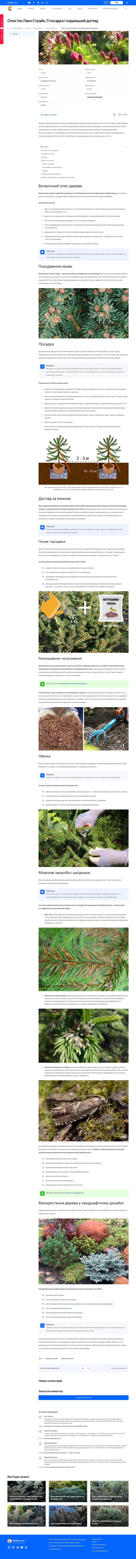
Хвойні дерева (17, 28)
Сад (69, 8)
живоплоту (67, 1308)
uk (107, 3)
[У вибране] (42, 1484)
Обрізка (45, 171)
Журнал (43, 8)
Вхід (116, 3)
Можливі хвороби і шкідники (51, 174)
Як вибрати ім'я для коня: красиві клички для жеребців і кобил (66, 1426)
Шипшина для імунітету (52, 1438)
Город (79, 8)
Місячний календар (110, 8)
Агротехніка (92, 8)
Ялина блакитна (51, 28)
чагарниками (107, 1304)
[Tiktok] (47, 2)
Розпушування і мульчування (52, 167)
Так (82, 1368)
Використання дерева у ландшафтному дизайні (57, 177)
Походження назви (47, 154)
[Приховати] (125, 147)
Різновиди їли (37, 28)
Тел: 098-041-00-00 (97, 1548)
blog (12, 3)
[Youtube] (29, 2)
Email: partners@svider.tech (100, 1551)
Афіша (19, 8)
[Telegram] (38, 2)
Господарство (57, 8)
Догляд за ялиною (47, 161)
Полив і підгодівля (48, 164)
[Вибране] (127, 2)
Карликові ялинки (67, 1358)
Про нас (94, 1541)
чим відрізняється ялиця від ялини (73, 684)
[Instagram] (42, 2)
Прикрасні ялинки (51, 1358)
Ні (88, 1368)
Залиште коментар (51, 1391)
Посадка (44, 157)
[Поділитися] (114, 115)
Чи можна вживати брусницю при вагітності (59, 1467)
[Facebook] (33, 2)
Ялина (27, 28)
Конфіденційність (97, 1539)
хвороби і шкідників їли (74, 1193)
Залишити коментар (83, 1398)
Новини (31, 8)
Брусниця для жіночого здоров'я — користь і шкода (62, 1453)
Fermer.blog (10, 8)
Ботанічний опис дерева (49, 150)
